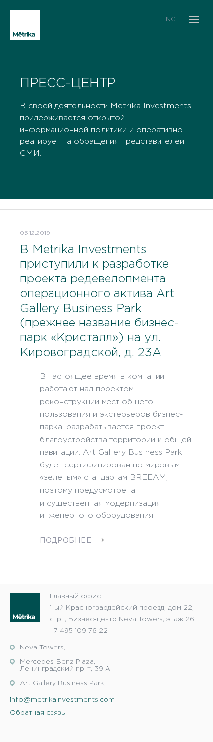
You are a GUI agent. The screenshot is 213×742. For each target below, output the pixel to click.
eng (168, 19)
